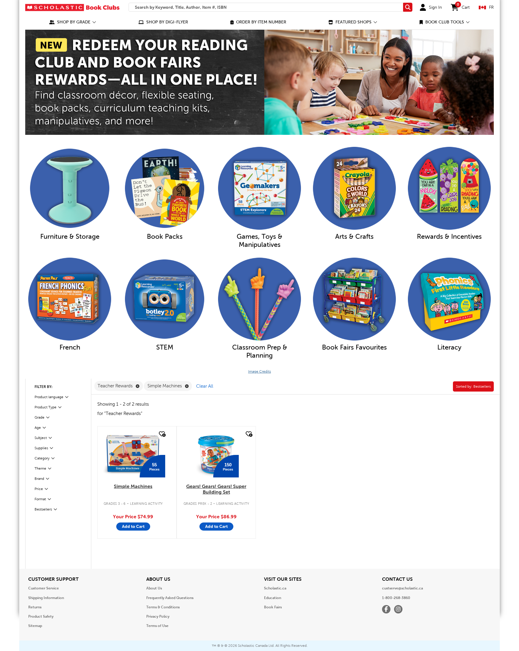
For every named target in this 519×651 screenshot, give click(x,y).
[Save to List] (161, 434)
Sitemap (35, 626)
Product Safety (40, 616)
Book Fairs (273, 607)
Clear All (204, 386)
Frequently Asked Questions (169, 598)
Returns (34, 607)
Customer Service (43, 588)
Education (272, 598)
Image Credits (259, 371)
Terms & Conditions (163, 607)
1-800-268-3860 (396, 598)
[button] (72, 22)
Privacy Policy (157, 616)
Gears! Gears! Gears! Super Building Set (216, 489)
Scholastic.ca (275, 588)
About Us (154, 588)
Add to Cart (133, 526)
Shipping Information (46, 598)
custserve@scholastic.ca (402, 588)
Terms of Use (157, 626)
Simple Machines (133, 486)
